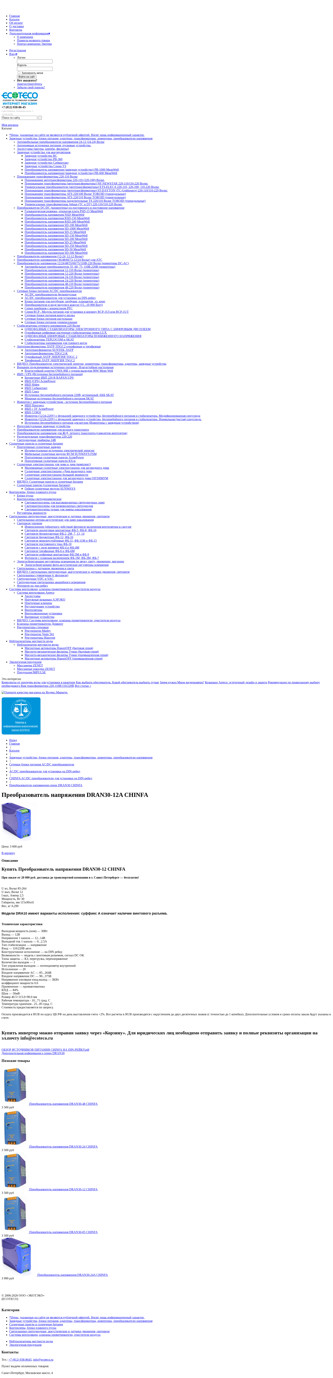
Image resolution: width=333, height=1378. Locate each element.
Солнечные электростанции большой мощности (56, 474)
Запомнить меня (32, 73)
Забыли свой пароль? (31, 87)
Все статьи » (83, 685)
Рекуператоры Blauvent (40, 637)
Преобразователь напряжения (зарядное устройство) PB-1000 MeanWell (72, 169)
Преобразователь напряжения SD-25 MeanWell (55, 242)
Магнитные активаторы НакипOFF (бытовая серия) (59, 648)
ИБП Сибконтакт (36, 388)
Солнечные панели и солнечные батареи (36, 443)
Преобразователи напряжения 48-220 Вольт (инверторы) (62, 287)
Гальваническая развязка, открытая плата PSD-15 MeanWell (64, 211)
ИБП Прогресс (34, 405)
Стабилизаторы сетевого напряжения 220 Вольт (48, 325)
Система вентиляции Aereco (35, 592)
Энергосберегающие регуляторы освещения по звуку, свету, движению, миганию (70, 561)
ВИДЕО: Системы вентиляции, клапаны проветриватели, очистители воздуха (68, 620)
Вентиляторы (33, 610)
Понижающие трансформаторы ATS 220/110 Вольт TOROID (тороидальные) (75, 197)
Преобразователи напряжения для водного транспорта (53, 429)
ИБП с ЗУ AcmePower (39, 408)
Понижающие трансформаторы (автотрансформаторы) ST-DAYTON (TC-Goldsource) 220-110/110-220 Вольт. (96, 190)
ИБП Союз (32, 391)
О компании (25, 37)
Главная (14, 16)
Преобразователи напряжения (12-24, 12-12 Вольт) (50, 256)
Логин (21, 57)
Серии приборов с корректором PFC (49, 308)
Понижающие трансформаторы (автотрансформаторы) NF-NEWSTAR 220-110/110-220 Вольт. (86, 183)
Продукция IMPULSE (31, 672)
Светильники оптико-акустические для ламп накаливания (55, 519)
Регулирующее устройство (42, 606)
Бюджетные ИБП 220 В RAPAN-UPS (49, 377)
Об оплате (16, 22)
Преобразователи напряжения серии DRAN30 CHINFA (45, 785)
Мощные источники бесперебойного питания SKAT (59, 398)
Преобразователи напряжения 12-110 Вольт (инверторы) (62, 270)
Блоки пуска (25, 495)
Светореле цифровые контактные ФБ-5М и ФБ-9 (57, 554)
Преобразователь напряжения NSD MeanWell (54, 214)
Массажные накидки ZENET (36, 669)
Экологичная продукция (25, 662)
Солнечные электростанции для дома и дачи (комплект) (54, 464)
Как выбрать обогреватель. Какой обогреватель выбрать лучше (117, 682)
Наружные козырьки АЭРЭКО (45, 599)
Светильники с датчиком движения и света (45, 568)
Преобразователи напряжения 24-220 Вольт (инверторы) (62, 280)
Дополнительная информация (29, 33)
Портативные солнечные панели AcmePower (54, 457)
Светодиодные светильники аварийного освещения (51, 582)
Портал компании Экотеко (34, 43)
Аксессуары (32, 596)
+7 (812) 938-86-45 (14, 107)
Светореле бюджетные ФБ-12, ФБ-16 (49, 537)
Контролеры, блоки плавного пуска (32, 492)
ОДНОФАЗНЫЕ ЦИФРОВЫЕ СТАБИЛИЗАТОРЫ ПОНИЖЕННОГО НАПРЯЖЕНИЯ (83, 336)
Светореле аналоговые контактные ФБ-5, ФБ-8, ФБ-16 (60, 530)
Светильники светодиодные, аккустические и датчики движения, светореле (59, 516)
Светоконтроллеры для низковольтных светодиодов (59, 506)
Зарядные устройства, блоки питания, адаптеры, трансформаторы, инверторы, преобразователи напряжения (80, 138)
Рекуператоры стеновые (33, 627)
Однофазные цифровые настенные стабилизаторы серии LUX (66, 332)
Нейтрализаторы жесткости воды (31, 641)
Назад (13, 740)
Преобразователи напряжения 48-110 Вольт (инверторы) (62, 284)
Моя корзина (10, 125)
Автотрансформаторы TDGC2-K (46, 353)
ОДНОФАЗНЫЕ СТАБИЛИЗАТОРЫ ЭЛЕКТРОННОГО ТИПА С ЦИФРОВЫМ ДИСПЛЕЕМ (88, 329)
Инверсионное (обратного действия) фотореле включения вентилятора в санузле (78, 526)
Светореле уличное (29, 523)
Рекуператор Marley (38, 630)
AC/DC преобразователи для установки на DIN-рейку (60, 298)
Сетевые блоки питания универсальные (51, 322)
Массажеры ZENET (30, 665)
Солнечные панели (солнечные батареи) (43, 485)
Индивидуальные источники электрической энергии (59, 450)
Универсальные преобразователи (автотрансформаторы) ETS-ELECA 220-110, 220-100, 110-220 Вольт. (92, 187)
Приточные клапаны (38, 603)
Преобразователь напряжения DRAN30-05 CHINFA (63, 1232)
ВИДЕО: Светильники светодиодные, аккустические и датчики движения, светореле (73, 571)
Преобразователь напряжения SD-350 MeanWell (56, 246)
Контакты (15, 29)
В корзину (8, 853)
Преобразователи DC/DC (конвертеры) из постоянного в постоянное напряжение (70, 207)
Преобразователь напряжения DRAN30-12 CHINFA (63, 1189)
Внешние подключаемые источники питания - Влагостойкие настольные (65, 367)
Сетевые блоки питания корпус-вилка (50, 315)
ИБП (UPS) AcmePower (40, 381)
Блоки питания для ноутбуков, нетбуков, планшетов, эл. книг (65, 301)
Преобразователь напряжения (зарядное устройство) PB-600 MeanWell (71, 173)
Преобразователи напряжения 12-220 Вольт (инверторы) (62, 273)
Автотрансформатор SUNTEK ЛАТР (49, 350)
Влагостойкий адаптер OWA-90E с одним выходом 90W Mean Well (69, 370)
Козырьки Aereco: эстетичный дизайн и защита (236, 682)
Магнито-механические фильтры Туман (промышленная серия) (66, 655)
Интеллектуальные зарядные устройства (43, 426)
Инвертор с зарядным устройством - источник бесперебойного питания (64, 402)
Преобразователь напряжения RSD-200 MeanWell (57, 221)
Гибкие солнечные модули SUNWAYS (50, 488)
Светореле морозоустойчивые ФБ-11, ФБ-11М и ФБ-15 (61, 540)
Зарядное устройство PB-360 (43, 159)
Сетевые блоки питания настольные (48, 318)
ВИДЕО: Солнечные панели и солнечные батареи (50, 481)
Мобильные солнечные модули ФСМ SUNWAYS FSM (61, 454)
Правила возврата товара (33, 40)
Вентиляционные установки (43, 613)
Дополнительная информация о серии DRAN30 (33, 1053)
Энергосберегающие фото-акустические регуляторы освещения (66, 564)
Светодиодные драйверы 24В (36, 440)
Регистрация (17, 50)
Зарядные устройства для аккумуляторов (44, 152)
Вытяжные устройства (39, 617)
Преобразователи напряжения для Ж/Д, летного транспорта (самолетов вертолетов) (72, 433)
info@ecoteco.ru (43, 1359)
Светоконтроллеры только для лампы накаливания (58, 509)
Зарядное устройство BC (41, 155)
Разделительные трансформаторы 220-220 (44, 436)
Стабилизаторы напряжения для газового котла (56, 343)
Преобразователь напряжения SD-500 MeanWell (56, 252)
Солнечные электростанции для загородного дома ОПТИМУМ (66, 478)
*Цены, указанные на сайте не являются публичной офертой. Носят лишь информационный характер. (77, 135)
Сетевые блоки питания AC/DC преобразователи (49, 291)
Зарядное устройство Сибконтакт (47, 162)
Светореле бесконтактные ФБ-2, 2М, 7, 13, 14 (54, 533)
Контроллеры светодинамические (39, 499)
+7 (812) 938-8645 (20, 1359)
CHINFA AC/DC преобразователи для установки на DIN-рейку (50, 778)
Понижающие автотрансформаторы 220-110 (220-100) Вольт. (65, 180)
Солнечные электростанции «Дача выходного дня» (58, 471)
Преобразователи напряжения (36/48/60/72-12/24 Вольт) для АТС (59, 259)
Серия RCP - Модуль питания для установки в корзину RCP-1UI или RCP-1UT (77, 311)
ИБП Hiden (32, 384)
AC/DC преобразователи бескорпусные (51, 294)
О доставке (16, 26)
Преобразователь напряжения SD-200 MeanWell (56, 239)
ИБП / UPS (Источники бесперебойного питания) (50, 374)
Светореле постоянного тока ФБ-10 (48, 544)
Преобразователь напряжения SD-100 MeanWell (56, 225)
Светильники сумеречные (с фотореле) (42, 575)
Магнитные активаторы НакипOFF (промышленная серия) (64, 658)
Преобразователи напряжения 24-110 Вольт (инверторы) (62, 277)
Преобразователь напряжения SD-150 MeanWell (56, 235)
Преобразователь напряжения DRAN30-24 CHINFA (63, 1146)
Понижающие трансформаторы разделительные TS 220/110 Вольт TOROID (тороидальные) (85, 200)
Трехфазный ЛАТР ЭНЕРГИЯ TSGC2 (50, 360)
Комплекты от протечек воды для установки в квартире (38, 682)
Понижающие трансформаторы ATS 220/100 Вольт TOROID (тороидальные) (75, 194)
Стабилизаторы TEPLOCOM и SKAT (49, 339)
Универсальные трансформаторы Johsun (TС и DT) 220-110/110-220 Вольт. (73, 204)
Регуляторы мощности (31, 512)
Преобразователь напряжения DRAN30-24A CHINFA (72, 1274)
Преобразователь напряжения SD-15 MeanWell (55, 232)
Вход (13, 54)
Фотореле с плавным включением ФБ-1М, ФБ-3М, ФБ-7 (62, 558)
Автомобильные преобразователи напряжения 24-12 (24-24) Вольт (60, 142)
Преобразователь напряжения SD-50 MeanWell (55, 249)
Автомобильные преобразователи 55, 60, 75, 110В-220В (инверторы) (70, 266)
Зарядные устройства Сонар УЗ (45, 166)
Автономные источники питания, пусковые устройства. (54, 145)
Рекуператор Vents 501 (39, 634)
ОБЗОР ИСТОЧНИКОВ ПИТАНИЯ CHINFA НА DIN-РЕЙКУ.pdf (45, 1049)
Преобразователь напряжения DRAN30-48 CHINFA (63, 1103)
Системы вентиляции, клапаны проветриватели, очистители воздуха (54, 589)
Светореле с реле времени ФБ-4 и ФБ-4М (52, 547)
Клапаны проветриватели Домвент (40, 623)
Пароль (22, 65)
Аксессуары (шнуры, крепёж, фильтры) (43, 148)
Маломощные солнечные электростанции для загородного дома (67, 467)
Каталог (14, 19)
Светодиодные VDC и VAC (35, 578)
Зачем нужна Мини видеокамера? (182, 682)
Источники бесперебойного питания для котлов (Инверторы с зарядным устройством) (82, 422)
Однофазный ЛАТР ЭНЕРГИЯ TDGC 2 (51, 356)
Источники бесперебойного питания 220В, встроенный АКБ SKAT (69, 395)
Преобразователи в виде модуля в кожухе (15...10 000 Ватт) (64, 304)
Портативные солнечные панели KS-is (50, 460)
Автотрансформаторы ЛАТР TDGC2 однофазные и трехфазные (59, 346)
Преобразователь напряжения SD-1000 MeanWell (57, 228)
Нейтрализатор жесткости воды (38, 644)
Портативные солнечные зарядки (39, 447)
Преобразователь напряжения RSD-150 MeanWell (57, 218)
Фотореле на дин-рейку (32, 585)
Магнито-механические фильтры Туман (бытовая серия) (62, 651)
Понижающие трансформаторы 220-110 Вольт (47, 176)
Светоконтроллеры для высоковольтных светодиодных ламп (65, 502)
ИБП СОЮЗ (33, 412)
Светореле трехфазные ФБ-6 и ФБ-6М (50, 551)
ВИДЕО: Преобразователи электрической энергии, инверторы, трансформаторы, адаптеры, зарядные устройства (91, 363)
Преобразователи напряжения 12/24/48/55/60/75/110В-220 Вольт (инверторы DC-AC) (73, 263)
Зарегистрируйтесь (29, 84)
